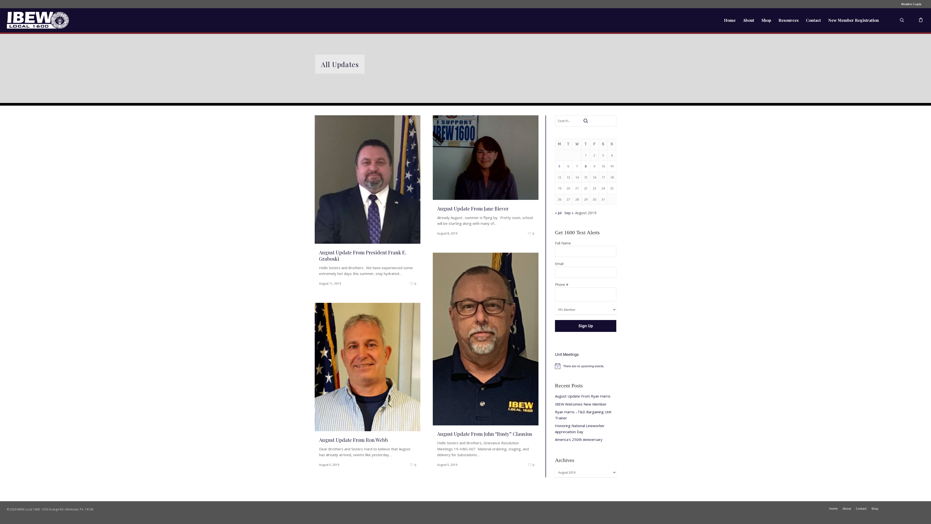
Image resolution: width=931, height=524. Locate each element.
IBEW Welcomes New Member (581, 404)
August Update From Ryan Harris (582, 396)
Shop (766, 20)
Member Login (911, 4)
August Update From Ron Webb (353, 440)
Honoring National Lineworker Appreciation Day (580, 428)
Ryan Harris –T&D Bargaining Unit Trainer (583, 414)
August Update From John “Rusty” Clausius (484, 433)
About (748, 20)
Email (559, 263)
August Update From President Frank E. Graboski (362, 255)
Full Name (563, 243)
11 (612, 166)
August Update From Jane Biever (472, 208)
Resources (789, 20)
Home (730, 20)
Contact (813, 20)
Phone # (561, 284)
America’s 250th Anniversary (578, 439)
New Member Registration (853, 20)
